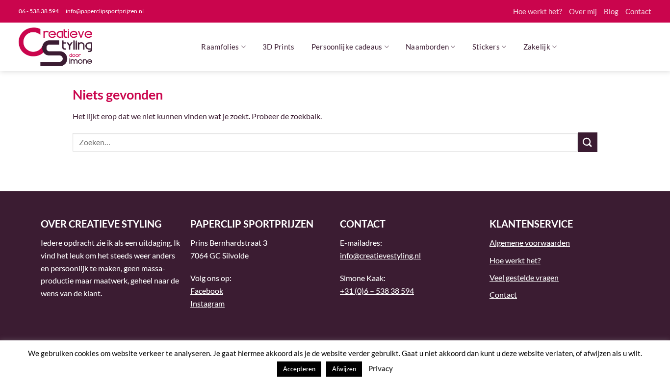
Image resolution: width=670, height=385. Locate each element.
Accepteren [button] (299, 369)
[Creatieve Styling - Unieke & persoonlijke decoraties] (55, 47)
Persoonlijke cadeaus (347, 46)
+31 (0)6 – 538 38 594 (377, 290)
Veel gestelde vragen (524, 277)
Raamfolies (220, 46)
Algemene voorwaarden (530, 242)
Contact (638, 11)
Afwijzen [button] (344, 369)
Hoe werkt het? (537, 11)
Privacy (380, 368)
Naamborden (427, 46)
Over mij (583, 11)
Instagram (207, 303)
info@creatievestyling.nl (380, 255)
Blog (611, 11)
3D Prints (278, 46)
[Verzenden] (587, 142)
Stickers (486, 46)
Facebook (206, 290)
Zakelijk (536, 46)
